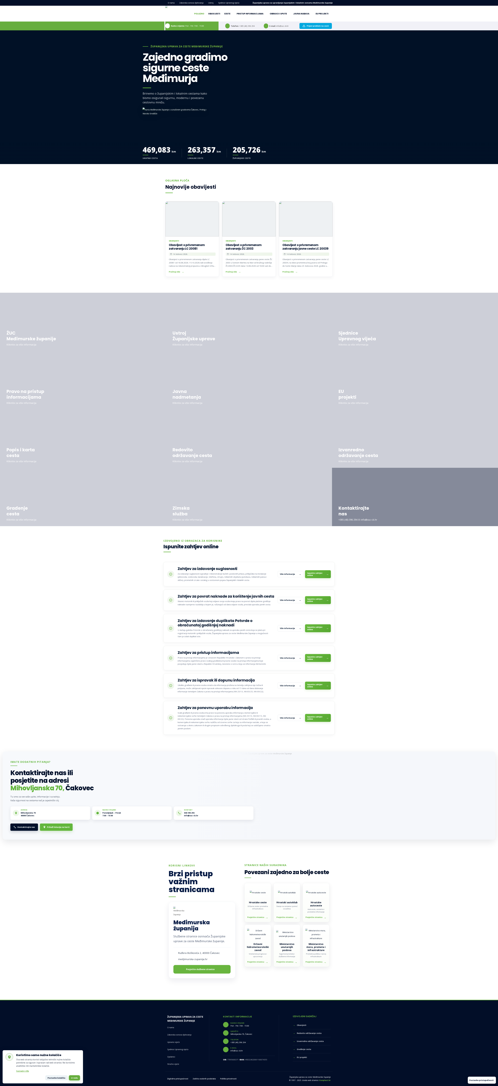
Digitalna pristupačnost (177, 1078)
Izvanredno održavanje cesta (358, 453)
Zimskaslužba (181, 511)
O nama (171, 3)
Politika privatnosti (228, 1078)
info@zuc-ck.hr (282, 26)
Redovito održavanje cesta (192, 453)
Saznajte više (22, 1071)
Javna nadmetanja (186, 394)
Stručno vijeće (173, 1064)
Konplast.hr (325, 1080)
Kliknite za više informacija (21, 344)
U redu (74, 1078)
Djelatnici (171, 1057)
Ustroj (210, 3)
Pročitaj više (174, 272)
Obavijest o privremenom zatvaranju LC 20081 (187, 247)
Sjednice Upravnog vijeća (228, 3)
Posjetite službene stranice (200, 969)
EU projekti (322, 13)
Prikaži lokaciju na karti (58, 827)
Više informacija (290, 574)
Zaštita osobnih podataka (204, 1078)
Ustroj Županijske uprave (193, 336)
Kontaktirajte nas (353, 511)
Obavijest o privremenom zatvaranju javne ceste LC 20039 (305, 247)
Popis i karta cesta (20, 453)
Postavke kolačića (56, 1078)
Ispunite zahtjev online (318, 574)
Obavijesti (214, 13)
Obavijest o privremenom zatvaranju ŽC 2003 (243, 247)
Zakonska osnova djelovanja (191, 3)
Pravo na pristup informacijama (25, 394)
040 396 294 (189, 813)
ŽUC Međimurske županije (31, 336)
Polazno (199, 13)
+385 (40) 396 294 (247, 26)
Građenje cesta (17, 511)
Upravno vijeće (173, 1042)
